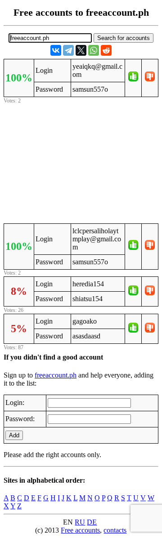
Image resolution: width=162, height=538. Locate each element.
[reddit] (106, 50)
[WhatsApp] (93, 50)
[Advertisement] (81, 162)
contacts (115, 530)
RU (80, 522)
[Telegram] (68, 50)
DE (92, 522)
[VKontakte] (55, 50)
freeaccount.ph (55, 375)
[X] (81, 50)
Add (14, 435)
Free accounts (80, 530)
